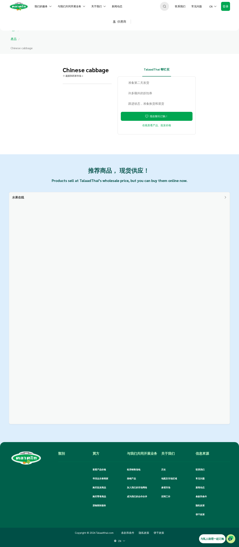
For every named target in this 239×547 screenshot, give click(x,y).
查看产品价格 (99, 469)
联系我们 (200, 469)
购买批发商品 (99, 487)
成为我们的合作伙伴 (137, 496)
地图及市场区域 (169, 478)
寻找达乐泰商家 (100, 478)
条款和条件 (201, 496)
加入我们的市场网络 (137, 487)
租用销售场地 (133, 469)
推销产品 (131, 478)
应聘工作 (165, 496)
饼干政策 (200, 514)
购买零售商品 (99, 496)
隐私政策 (200, 505)
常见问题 (200, 478)
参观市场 (165, 487)
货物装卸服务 (99, 505)
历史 (163, 469)
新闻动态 (200, 487)
